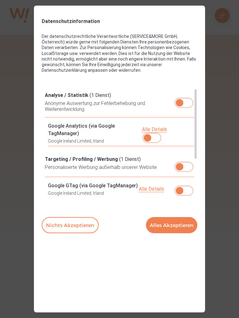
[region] (119, 143)
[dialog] (119, 159)
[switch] (184, 101)
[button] (179, 103)
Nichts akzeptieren (70, 225)
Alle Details (154, 129)
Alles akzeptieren (172, 225)
